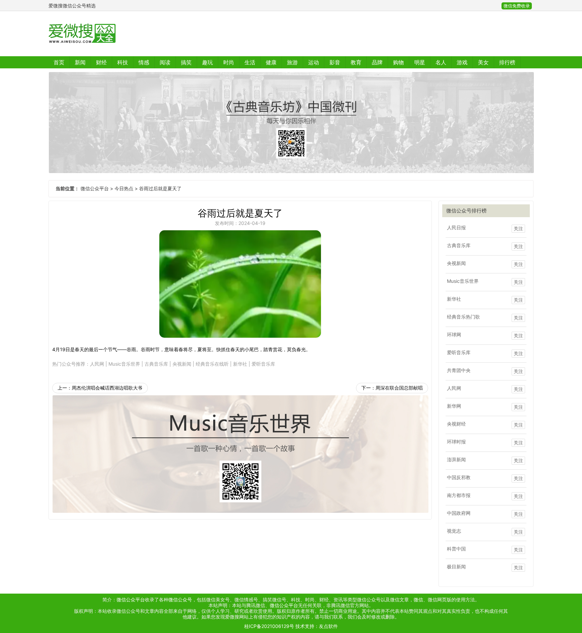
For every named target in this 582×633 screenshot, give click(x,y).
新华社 (240, 364)
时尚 (228, 62)
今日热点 (124, 188)
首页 (59, 62)
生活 (250, 62)
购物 (398, 62)
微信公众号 (180, 599)
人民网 (97, 364)
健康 (271, 62)
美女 (483, 62)
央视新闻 (181, 364)
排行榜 (507, 62)
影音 (334, 62)
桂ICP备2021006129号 (269, 626)
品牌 (377, 62)
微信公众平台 (94, 188)
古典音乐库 (156, 364)
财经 (101, 62)
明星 (419, 62)
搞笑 (186, 62)
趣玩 (207, 62)
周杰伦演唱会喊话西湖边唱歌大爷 (107, 388)
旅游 (292, 62)
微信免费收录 (517, 5)
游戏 (462, 62)
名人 (440, 62)
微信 (418, 599)
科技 (122, 62)
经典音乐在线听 (212, 364)
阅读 (165, 62)
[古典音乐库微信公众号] (291, 122)
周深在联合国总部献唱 (399, 388)
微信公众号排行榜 (466, 210)
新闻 (80, 62)
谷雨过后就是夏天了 (160, 188)
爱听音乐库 (263, 364)
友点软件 (328, 626)
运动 (313, 62)
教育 (356, 62)
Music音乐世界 (124, 364)
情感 (143, 62)
